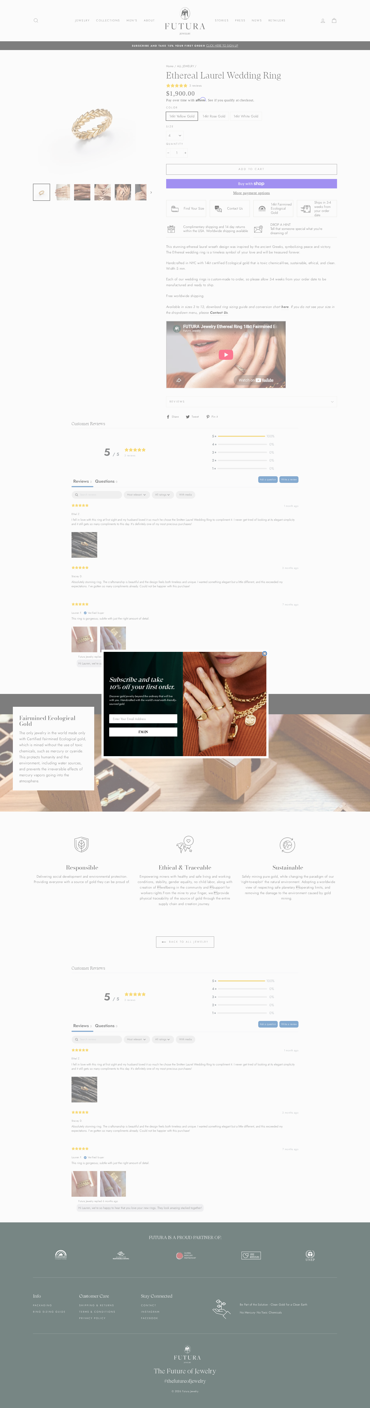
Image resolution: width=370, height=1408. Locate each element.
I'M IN (143, 732)
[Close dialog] (265, 653)
